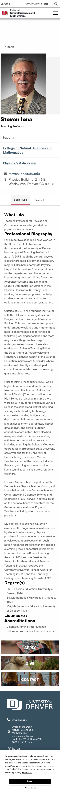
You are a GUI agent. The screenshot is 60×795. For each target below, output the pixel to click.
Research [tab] (39, 200)
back (10, 47)
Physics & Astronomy (19, 163)
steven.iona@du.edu (24, 173)
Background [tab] (20, 199)
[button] (33, 3)
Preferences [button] (27, 772)
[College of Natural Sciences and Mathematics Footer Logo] (30, 704)
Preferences (30, 788)
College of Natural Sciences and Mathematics (27, 150)
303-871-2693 (19, 720)
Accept (30, 781)
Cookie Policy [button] (15, 769)
